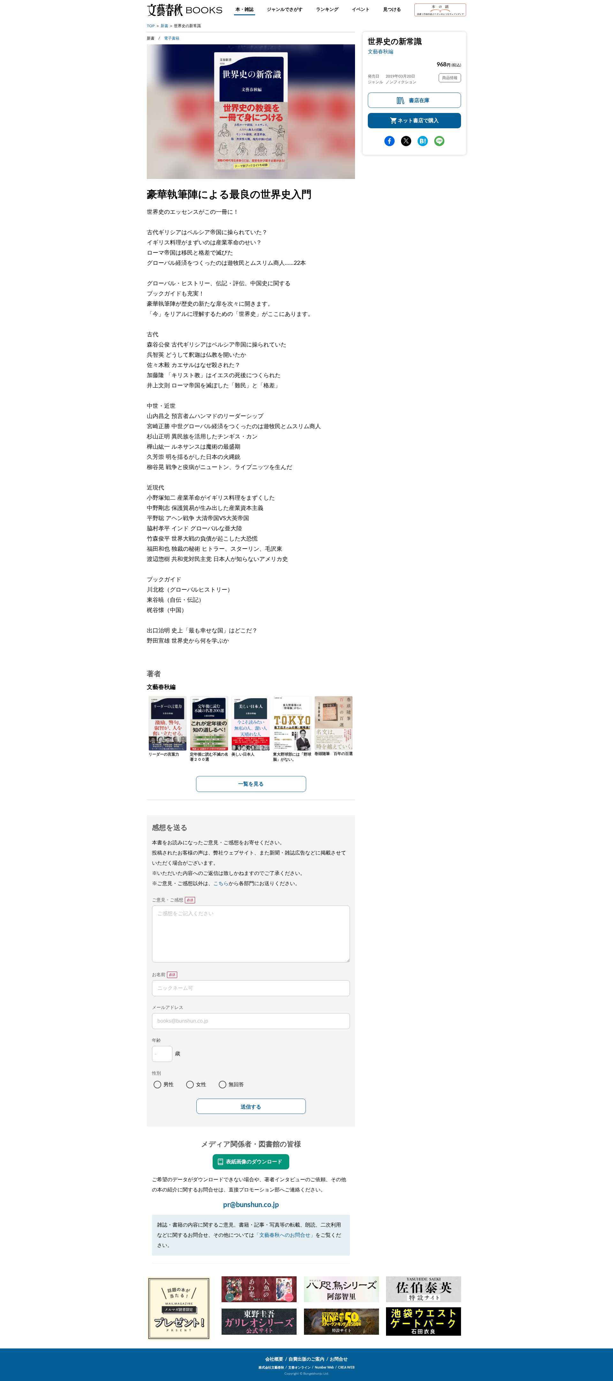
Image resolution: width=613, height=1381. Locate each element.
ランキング (327, 9)
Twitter (406, 141)
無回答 (236, 1084)
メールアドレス (167, 1007)
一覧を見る (251, 784)
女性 (201, 1084)
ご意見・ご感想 (167, 900)
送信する (251, 1106)
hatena (423, 141)
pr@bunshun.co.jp (251, 1204)
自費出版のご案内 (306, 1359)
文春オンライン (299, 1367)
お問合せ (339, 1359)
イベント (361, 9)
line (439, 141)
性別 (156, 1073)
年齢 (156, 1040)
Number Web (324, 1367)
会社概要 (274, 1359)
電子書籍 (171, 38)
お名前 (158, 975)
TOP (151, 26)
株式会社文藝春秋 (271, 1367)
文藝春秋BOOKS (184, 10)
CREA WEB (346, 1367)
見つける (392, 9)
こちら (221, 883)
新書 (164, 26)
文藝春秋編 (380, 51)
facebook (389, 141)
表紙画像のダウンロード (254, 1161)
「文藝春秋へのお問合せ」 (284, 1235)
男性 (168, 1084)
